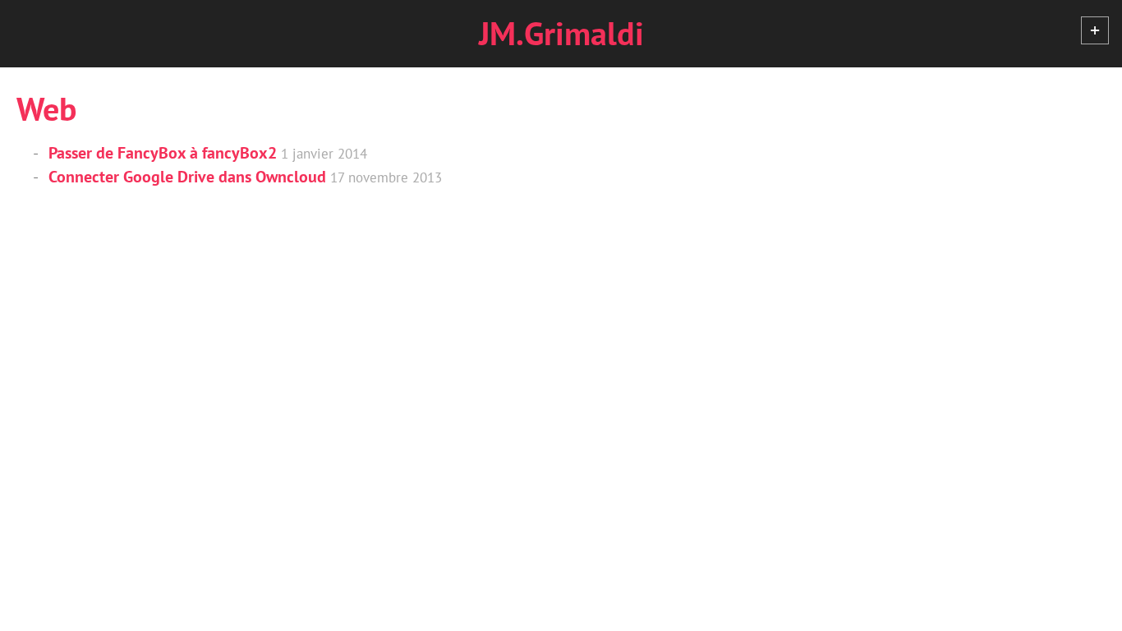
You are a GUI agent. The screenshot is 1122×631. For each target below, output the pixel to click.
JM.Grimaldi (561, 33)
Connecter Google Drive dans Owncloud (187, 176)
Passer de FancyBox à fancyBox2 (162, 153)
